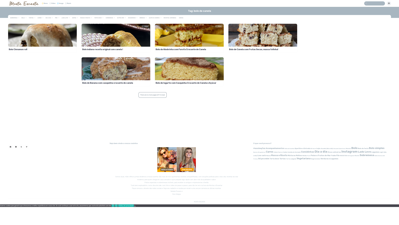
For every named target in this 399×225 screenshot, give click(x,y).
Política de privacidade (126, 205)
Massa (268, 155)
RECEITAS (343, 155)
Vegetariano (315, 159)
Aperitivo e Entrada (302, 148)
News (46, 3)
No (116, 205)
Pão (56, 18)
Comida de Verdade (294, 152)
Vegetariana (304, 158)
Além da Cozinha (154, 18)
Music (69, 3)
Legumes (375, 152)
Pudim (333, 155)
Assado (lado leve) (340, 148)
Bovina (255, 152)
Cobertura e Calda (280, 152)
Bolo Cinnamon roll (18, 49)
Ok (113, 205)
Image (61, 3)
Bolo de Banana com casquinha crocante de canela (107, 83)
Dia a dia (48, 18)
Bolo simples (376, 148)
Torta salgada (291, 159)
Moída (304, 155)
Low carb (262, 155)
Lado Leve (65, 18)
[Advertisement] (199, 121)
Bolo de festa (363, 148)
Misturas (292, 155)
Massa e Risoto (85, 18)
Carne (40, 18)
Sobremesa (13, 18)
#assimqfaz (132, 18)
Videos (181, 18)
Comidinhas (109, 18)
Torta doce (98, 18)
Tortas (31, 18)
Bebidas (142, 18)
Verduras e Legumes (329, 159)
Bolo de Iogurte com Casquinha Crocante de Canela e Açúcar (186, 83)
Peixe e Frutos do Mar (321, 155)
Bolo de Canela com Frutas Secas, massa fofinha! (253, 49)
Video (53, 3)
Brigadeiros (261, 152)
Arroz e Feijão (315, 148)
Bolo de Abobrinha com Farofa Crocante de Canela (181, 49)
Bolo (23, 18)
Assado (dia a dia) (327, 148)
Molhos (299, 155)
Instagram (349, 151)
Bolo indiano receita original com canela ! (102, 49)
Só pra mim (120, 18)
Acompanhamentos (275, 148)
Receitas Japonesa (170, 18)
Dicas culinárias (334, 152)
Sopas (74, 18)
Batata (348, 148)
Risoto (357, 155)
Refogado (350, 155)
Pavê (308, 155)
